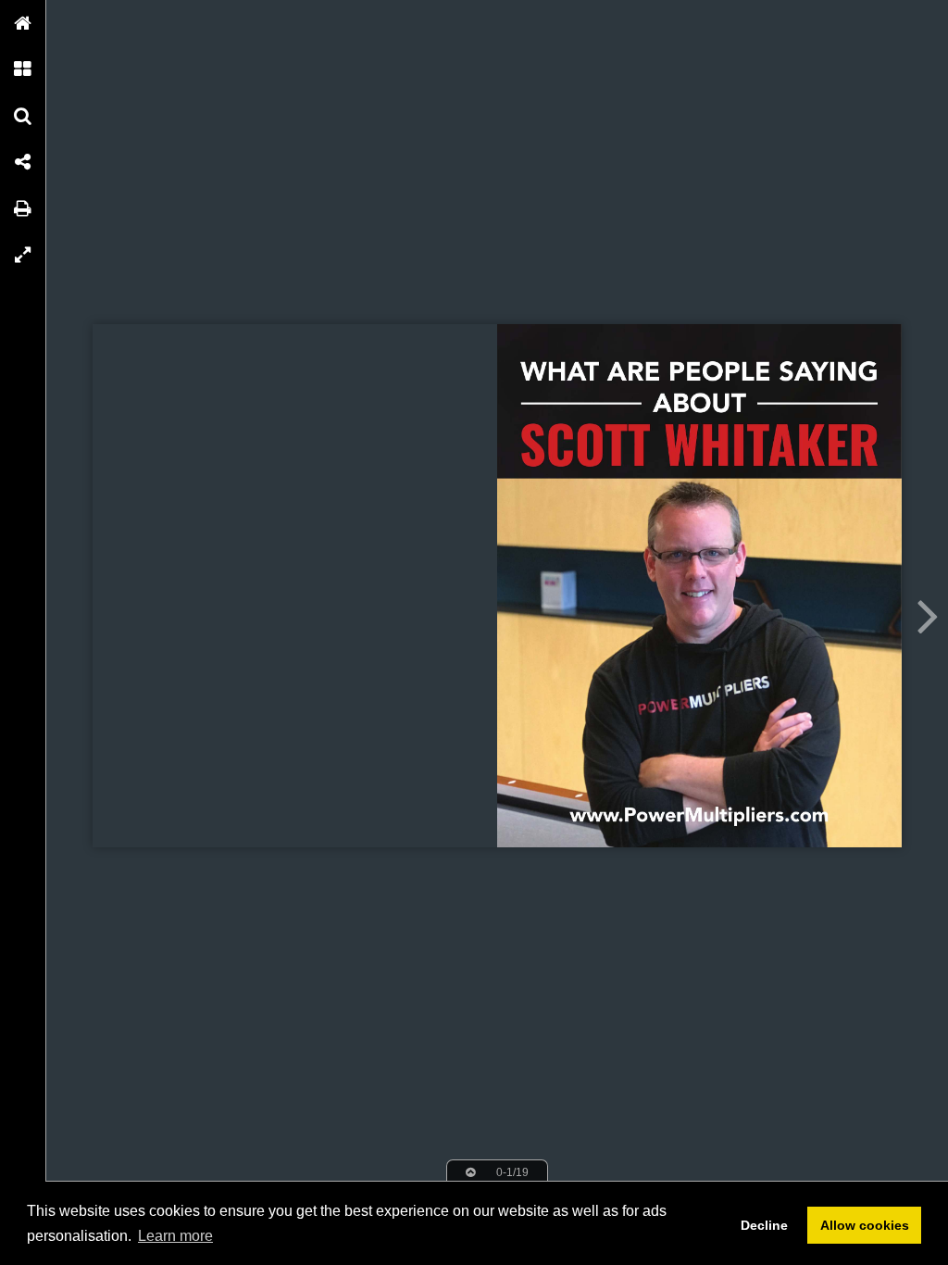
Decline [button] (764, 1225)
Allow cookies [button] (864, 1225)
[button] (23, 23)
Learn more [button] (175, 1236)
